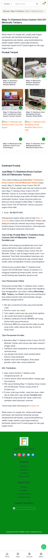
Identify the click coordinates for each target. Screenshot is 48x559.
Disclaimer (24, 473)
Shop (18, 556)
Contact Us (24, 470)
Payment (24, 490)
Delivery (24, 487)
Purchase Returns (24, 494)
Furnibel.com (34, 406)
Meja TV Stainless (17, 11)
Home (7, 556)
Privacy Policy (24, 476)
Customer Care (24, 497)
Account (29, 556)
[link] (12, 68)
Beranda (6, 11)
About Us (24, 466)
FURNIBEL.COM (23, 532)
